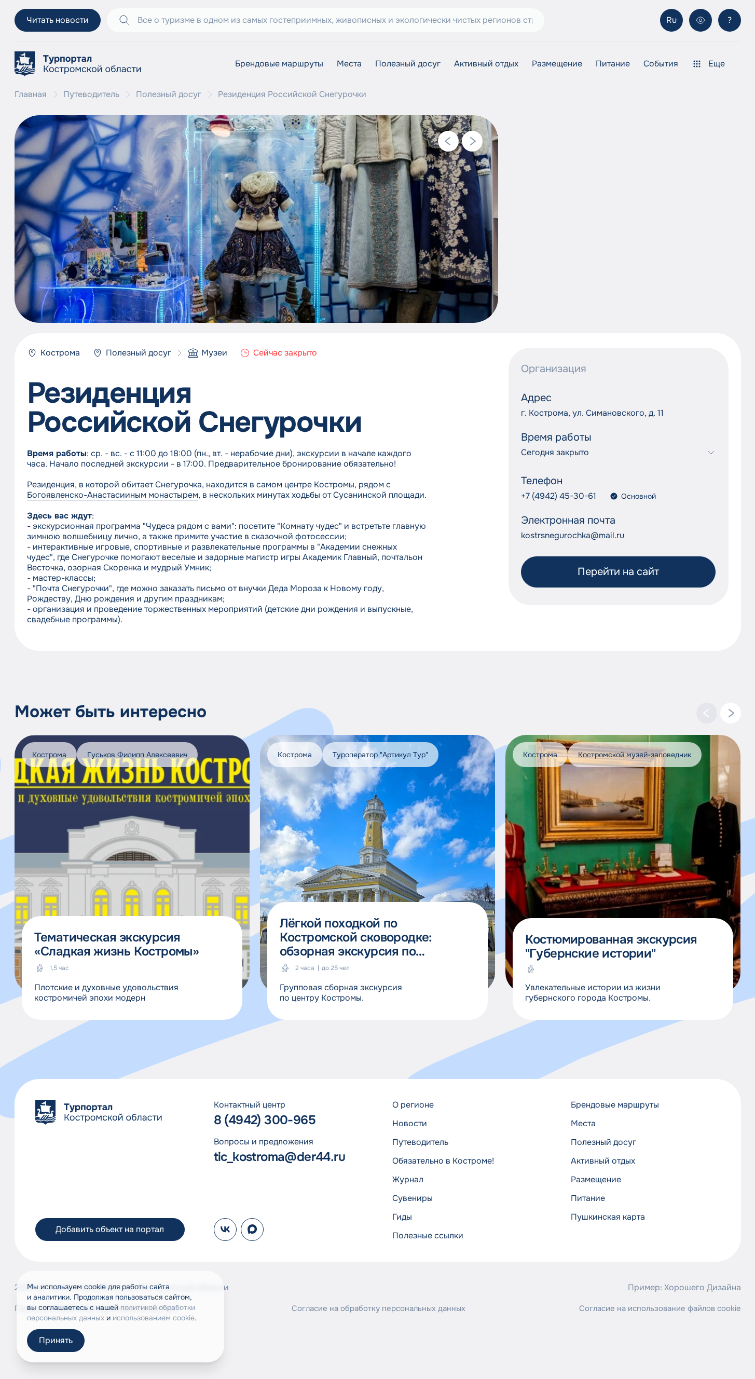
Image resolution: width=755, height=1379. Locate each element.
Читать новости (57, 20)
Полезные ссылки (427, 1235)
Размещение (557, 63)
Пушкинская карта (608, 1216)
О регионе (413, 1104)
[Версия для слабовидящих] (700, 20)
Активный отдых (486, 63)
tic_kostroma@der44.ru (279, 1157)
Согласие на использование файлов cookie (660, 1308)
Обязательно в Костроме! (443, 1160)
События (660, 63)
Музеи (214, 353)
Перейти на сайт (618, 571)
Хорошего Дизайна (702, 1287)
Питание (613, 63)
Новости (409, 1123)
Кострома (60, 353)
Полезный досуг (408, 63)
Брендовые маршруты (279, 63)
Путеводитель (91, 94)
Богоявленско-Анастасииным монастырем (112, 494)
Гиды (402, 1216)
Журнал (407, 1179)
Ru (671, 20)
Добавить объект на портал (110, 1229)
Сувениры (412, 1198)
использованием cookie (154, 1317)
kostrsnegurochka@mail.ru (572, 535)
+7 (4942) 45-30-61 (558, 496)
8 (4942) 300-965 (264, 1120)
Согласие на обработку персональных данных (378, 1308)
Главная (31, 94)
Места (349, 63)
